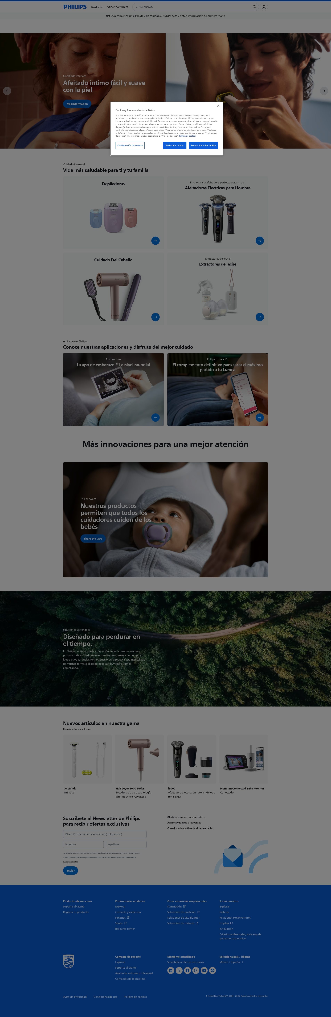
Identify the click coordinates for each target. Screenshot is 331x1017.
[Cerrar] (218, 106)
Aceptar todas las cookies (203, 145)
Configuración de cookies (130, 145)
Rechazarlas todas (175, 145)
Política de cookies (187, 136)
